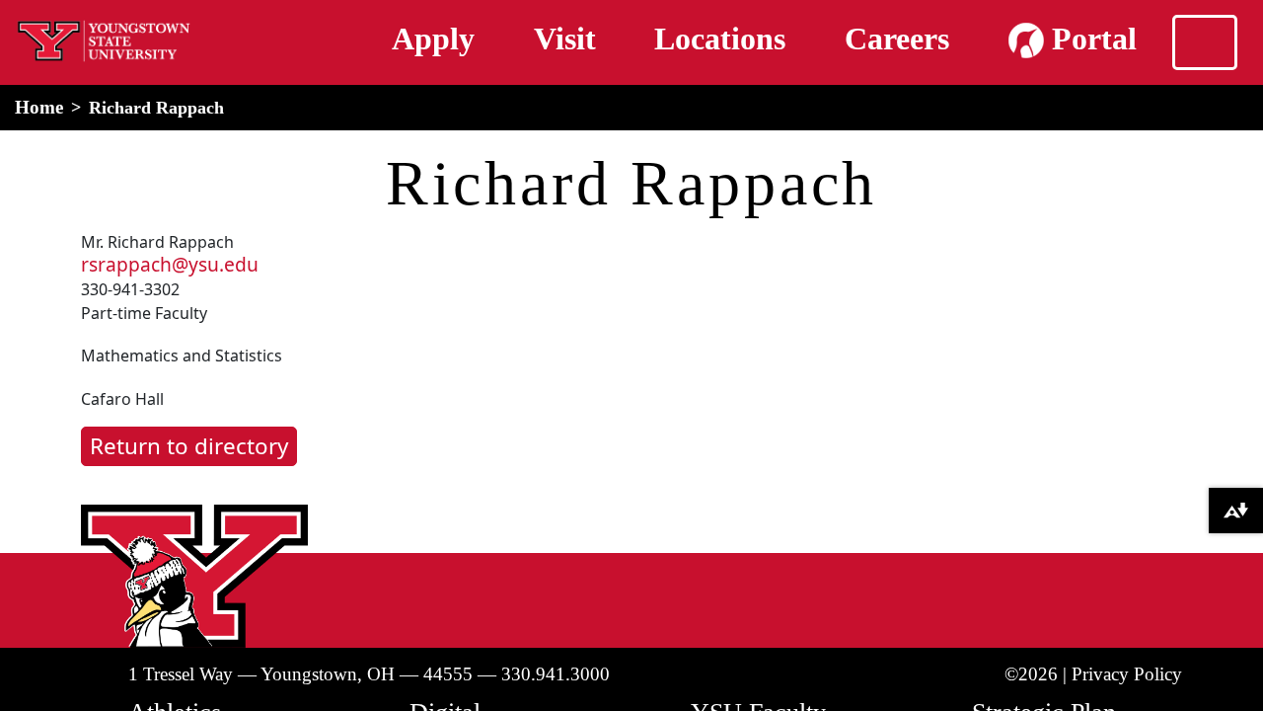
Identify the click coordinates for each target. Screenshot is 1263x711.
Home (39, 107)
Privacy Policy (1127, 674)
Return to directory (189, 446)
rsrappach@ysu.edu (170, 264)
